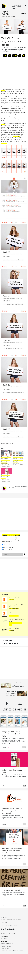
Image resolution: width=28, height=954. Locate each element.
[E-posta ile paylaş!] (23, 55)
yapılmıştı (4, 143)
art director (11, 630)
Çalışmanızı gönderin (6, 946)
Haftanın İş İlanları (8, 549)
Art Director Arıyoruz (14, 628)
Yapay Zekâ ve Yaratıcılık (8, 16)
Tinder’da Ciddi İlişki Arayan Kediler (5, 476)
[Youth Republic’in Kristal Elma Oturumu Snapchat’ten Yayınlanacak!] (14, 798)
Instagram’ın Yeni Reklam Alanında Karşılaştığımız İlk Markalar (18, 459)
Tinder (3, 89)
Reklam (3, 943)
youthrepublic (10, 443)
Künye (2, 924)
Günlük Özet (6, 545)
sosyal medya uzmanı (14, 608)
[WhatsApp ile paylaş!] (19, 55)
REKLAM (24, 486)
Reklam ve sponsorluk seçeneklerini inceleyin (12, 950)
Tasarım (7, 943)
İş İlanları (23, 13)
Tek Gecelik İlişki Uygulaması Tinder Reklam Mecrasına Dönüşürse (6, 460)
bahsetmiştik (16, 136)
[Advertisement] (14, 575)
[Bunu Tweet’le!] (9, 55)
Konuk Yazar (11, 487)
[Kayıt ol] (24, 553)
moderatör (11, 599)
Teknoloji (12, 943)
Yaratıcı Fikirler (4, 938)
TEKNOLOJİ (24, 747)
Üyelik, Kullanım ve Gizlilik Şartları (9, 925)
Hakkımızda (4, 922)
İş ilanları (5, 595)
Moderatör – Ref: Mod (14, 597)
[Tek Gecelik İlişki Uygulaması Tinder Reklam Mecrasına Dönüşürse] (6, 453)
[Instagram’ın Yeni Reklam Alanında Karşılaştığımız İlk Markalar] (18, 453)
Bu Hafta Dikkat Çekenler (9, 547)
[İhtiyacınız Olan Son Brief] (14, 877)
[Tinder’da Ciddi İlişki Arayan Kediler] (6, 471)
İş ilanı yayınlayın (5, 948)
